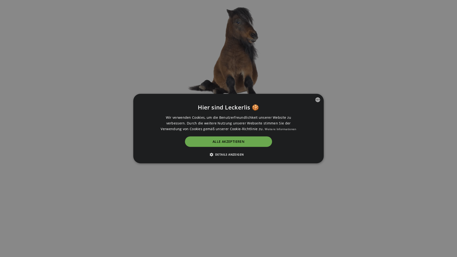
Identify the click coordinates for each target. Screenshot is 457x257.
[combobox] (317, 99)
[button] (228, 154)
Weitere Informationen (280, 129)
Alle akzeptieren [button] (228, 141)
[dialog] (228, 128)
